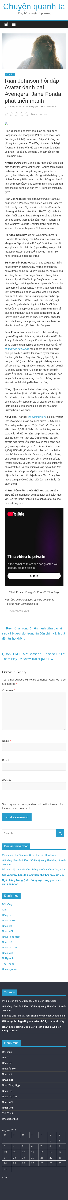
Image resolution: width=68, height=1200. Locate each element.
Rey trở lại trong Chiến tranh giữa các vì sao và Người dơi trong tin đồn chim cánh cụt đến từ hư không (33, 633)
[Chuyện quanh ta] (6, 24)
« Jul (4, 1177)
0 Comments (50, 106)
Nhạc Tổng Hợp (11, 936)
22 (51, 1157)
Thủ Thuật (8, 963)
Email (6, 760)
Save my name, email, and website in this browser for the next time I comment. (32, 806)
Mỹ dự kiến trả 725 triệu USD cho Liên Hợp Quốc (29, 855)
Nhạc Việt (7, 952)
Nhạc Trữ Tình (10, 947)
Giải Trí (9, 74)
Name (6, 740)
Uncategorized (10, 969)
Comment (8, 690)
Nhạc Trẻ (7, 942)
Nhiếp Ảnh (8, 958)
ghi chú (37, 416)
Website (6, 780)
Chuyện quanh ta (34, 6)
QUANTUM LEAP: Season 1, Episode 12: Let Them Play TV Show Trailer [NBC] (33, 656)
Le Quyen (34, 106)
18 (14, 1157)
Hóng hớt (7, 915)
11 (14, 1152)
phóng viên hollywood (17, 348)
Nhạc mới (7, 931)
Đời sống (7, 904)
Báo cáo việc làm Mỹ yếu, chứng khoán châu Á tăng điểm (34, 869)
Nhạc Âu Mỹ (9, 920)
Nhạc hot (7, 925)
